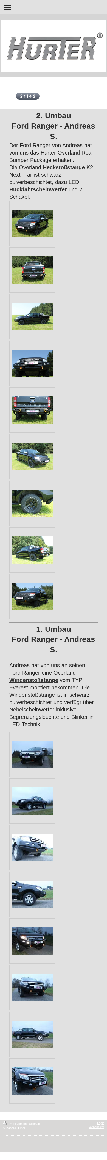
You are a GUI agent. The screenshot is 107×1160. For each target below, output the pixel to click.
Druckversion (17, 1123)
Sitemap (34, 1123)
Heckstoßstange (64, 167)
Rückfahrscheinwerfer (38, 189)
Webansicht (96, 1127)
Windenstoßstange (33, 680)
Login (100, 1123)
